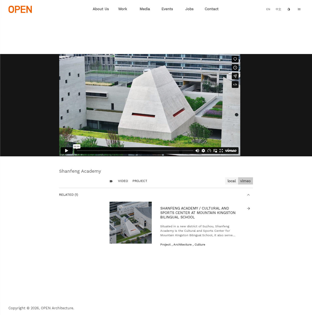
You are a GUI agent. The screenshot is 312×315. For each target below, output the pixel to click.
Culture (200, 244)
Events (167, 9)
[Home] (20, 9)
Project (139, 181)
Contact (212, 9)
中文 (278, 9)
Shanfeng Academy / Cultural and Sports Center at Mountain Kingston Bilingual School (198, 212)
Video (123, 181)
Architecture (182, 244)
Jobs (189, 9)
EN (268, 9)
